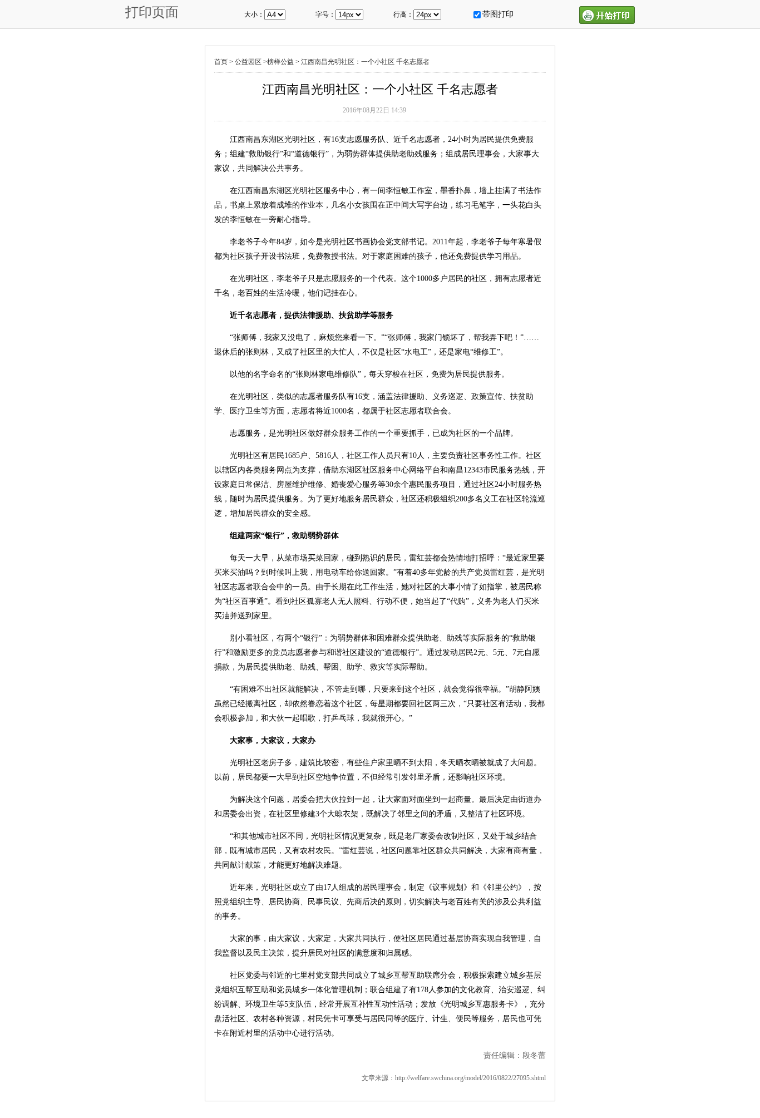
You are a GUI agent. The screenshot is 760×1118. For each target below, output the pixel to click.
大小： (254, 14)
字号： (325, 14)
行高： (403, 14)
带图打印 (498, 14)
